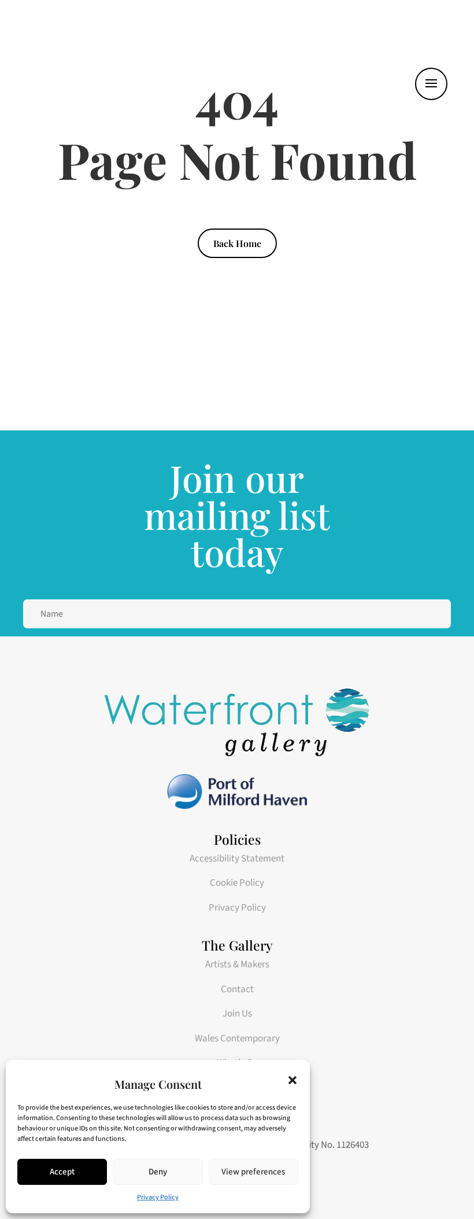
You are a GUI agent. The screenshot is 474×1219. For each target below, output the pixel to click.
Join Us (237, 1014)
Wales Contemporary (237, 1038)
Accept (62, 1172)
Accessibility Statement (237, 859)
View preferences (253, 1172)
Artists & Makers (237, 964)
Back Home (237, 243)
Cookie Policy (237, 883)
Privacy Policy (158, 1197)
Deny (158, 1172)
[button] (292, 1080)
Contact (237, 989)
